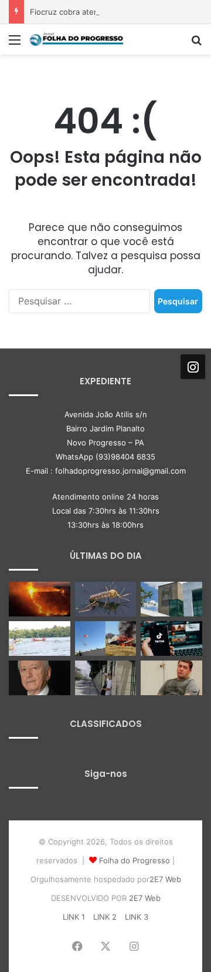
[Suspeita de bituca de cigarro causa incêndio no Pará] (39, 599)
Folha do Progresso (134, 860)
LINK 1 (74, 916)
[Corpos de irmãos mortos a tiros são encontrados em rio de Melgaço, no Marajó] (39, 638)
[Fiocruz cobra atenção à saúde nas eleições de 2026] (171, 599)
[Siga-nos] (192, 366)
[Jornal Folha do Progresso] (76, 39)
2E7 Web (165, 879)
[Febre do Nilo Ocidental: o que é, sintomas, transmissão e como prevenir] (106, 599)
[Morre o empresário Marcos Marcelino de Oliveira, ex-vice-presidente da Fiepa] (39, 678)
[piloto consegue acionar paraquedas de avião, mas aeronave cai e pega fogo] (106, 638)
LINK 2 (105, 916)
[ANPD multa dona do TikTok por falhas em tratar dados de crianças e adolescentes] (171, 638)
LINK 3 (136, 916)
